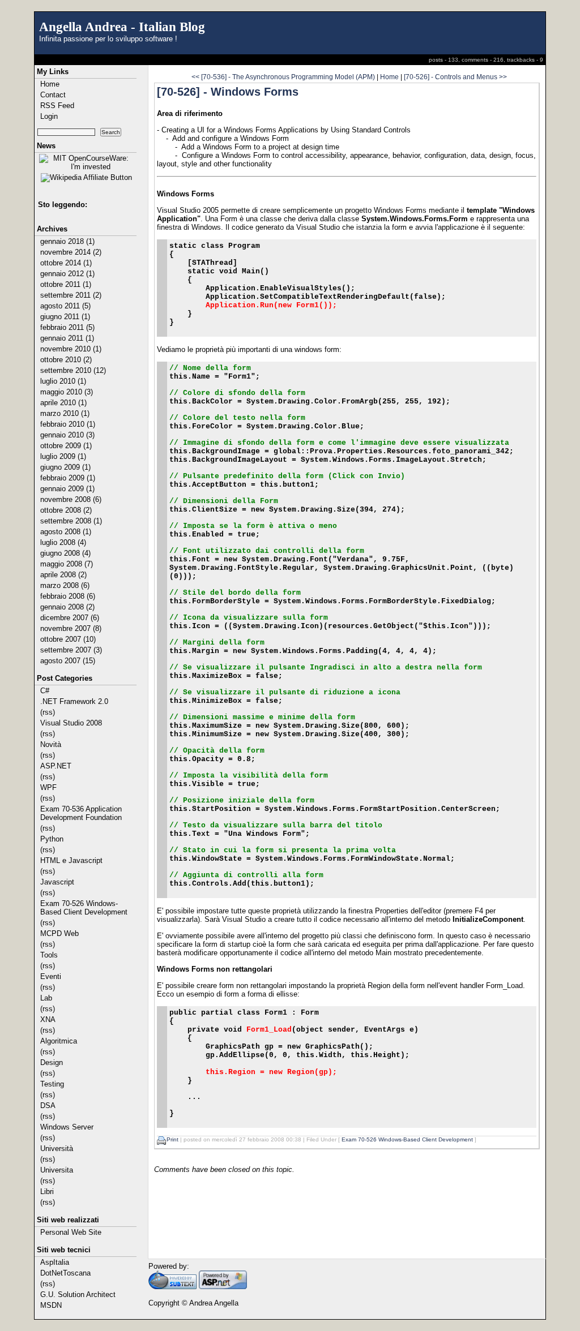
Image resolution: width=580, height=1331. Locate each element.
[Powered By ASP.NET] (223, 1286)
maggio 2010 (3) (66, 392)
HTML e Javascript (71, 860)
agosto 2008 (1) (65, 531)
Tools (49, 955)
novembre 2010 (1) (70, 349)
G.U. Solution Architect (78, 1294)
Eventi (50, 976)
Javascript (57, 882)
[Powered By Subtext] (172, 1286)
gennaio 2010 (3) (67, 435)
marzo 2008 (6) (64, 585)
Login (49, 116)
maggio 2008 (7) (66, 564)
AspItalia (54, 1262)
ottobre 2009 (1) (66, 445)
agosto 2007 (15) (67, 660)
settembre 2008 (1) (71, 521)
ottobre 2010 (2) (66, 359)
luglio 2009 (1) (63, 456)
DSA (48, 1105)
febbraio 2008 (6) (67, 596)
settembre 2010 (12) (73, 370)
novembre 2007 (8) (70, 628)
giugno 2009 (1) (65, 467)
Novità (50, 744)
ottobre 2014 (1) (66, 263)
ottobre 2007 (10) (68, 639)
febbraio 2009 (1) (67, 478)
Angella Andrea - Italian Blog (122, 26)
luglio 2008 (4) (63, 542)
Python (51, 839)
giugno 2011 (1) (65, 316)
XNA (48, 1019)
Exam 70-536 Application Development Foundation (81, 813)
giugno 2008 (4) (65, 553)
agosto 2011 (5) (65, 306)
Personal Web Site (70, 1232)
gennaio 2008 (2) (67, 607)
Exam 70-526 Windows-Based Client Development (83, 907)
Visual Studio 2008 (71, 723)
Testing (52, 1084)
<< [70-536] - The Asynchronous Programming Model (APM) (283, 76)
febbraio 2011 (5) (67, 327)
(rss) (47, 712)
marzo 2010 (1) (64, 413)
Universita (56, 1170)
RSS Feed (57, 105)
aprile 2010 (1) (63, 402)
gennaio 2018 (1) (67, 241)
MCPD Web (59, 933)
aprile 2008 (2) (63, 574)
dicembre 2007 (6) (69, 617)
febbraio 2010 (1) (67, 424)
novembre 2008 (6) (70, 499)
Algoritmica (58, 1041)
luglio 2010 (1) (63, 381)
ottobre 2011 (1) (65, 284)
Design (51, 1062)
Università (56, 1148)
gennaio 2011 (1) (67, 338)
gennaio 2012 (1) (67, 273)
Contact (53, 95)
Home (49, 84)
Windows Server (66, 1127)
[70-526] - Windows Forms (227, 91)
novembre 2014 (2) (70, 252)
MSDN (51, 1305)
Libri (47, 1191)
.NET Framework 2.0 (74, 701)
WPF (48, 787)
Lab (46, 998)
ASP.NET (55, 766)
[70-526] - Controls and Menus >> (455, 76)
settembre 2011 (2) (70, 295)
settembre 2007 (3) (71, 650)
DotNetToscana (65, 1273)
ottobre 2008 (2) (66, 510)
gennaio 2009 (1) (67, 488)
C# (44, 690)
